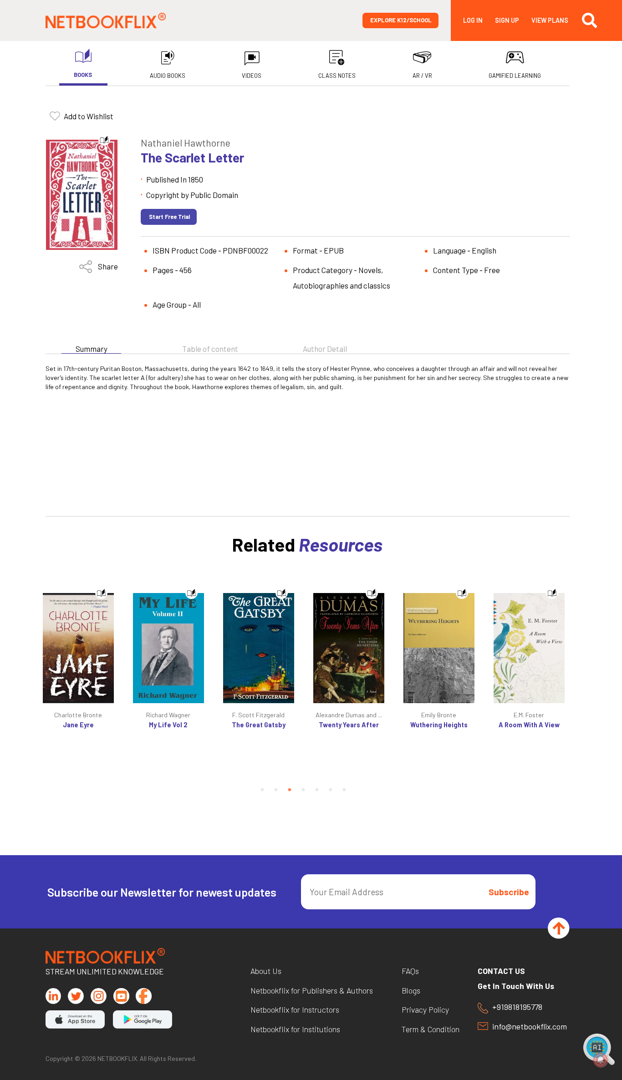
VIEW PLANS (549, 20)
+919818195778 (517, 1007)
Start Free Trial (169, 216)
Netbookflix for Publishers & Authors (311, 990)
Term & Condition (430, 1029)
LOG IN (473, 20)
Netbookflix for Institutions (295, 1029)
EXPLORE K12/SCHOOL (401, 20)
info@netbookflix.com (529, 1026)
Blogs (411, 990)
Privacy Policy (425, 1009)
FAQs (410, 971)
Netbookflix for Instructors (294, 1009)
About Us (265, 971)
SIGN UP (507, 20)
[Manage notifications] (600, 1060)
